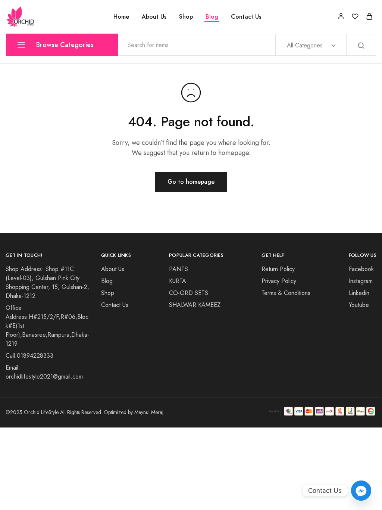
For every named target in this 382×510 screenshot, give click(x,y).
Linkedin (359, 293)
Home (121, 17)
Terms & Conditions (286, 293)
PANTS (178, 269)
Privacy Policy (279, 281)
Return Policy (278, 269)
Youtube (359, 305)
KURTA (177, 281)
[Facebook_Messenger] (361, 491)
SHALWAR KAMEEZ (194, 305)
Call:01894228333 (29, 355)
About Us (154, 17)
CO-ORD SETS (188, 293)
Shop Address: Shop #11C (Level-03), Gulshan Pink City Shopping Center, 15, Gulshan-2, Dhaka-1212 (47, 282)
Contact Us (246, 17)
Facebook (361, 269)
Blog (212, 17)
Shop (186, 17)
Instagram (361, 281)
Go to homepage (191, 181)
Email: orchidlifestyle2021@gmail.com (44, 372)
